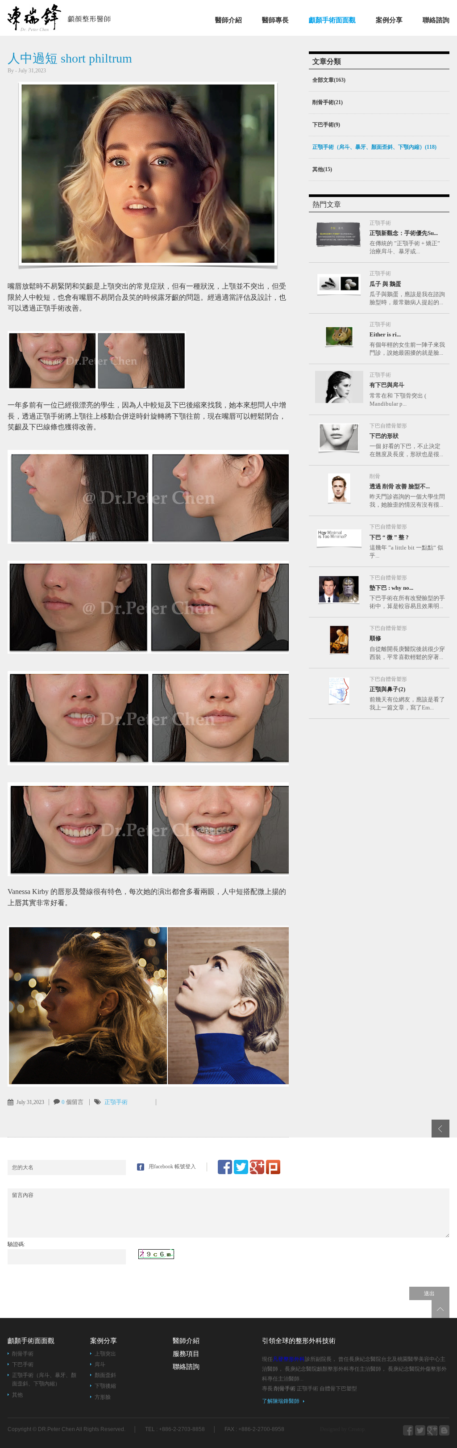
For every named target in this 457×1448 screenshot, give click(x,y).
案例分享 (389, 20)
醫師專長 (275, 20)
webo (432, 1430)
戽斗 (100, 1364)
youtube (444, 1430)
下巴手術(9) (326, 125)
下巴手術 (22, 1364)
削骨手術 (22, 1354)
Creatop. (357, 1429)
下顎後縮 (105, 1386)
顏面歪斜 (105, 1375)
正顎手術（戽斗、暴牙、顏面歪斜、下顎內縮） (44, 1379)
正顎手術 (116, 1102)
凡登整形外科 (71, 17)
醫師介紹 (228, 20)
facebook (408, 1430)
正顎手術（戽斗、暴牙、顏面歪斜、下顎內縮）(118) (374, 147)
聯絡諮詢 (436, 20)
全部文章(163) (328, 80)
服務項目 (186, 1353)
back (440, 1128)
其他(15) (322, 169)
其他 (17, 1395)
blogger (420, 1430)
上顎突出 (105, 1354)
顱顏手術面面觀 (332, 20)
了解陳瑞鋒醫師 (280, 1401)
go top (440, 1309)
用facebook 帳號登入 (172, 1166)
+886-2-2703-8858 (182, 1429)
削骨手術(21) (327, 102)
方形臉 (103, 1397)
